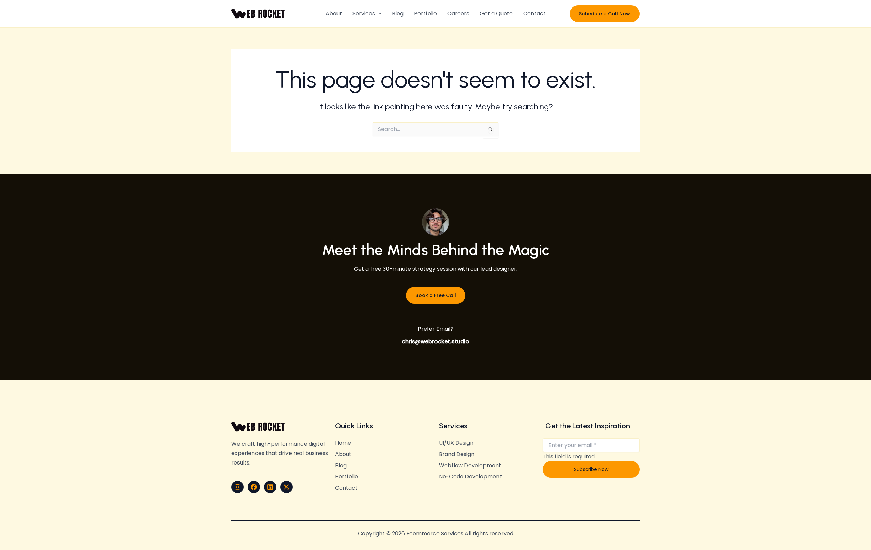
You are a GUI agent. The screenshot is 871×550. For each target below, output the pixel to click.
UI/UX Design (456, 443)
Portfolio (425, 13)
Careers (458, 13)
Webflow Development (470, 465)
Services (363, 13)
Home (343, 443)
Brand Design (456, 454)
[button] (378, 13)
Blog (398, 13)
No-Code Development (470, 477)
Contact (534, 13)
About (334, 13)
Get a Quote (496, 13)
